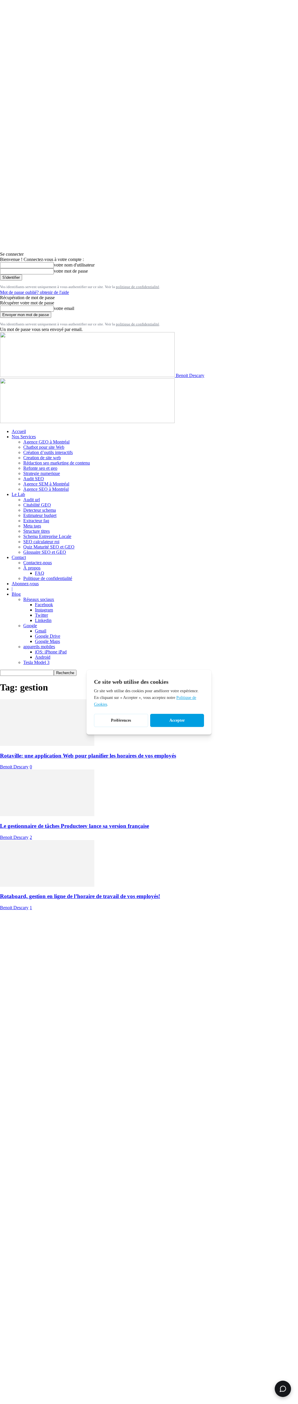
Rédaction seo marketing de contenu (56, 462)
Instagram (44, 609)
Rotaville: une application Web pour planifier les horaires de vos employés (88, 756)
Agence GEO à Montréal (46, 441)
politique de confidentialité (137, 287)
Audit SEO (33, 478)
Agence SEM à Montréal (46, 483)
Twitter (41, 615)
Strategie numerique (41, 473)
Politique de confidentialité (47, 578)
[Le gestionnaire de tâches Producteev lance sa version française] (47, 814)
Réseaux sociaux (38, 599)
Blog (16, 594)
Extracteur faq (36, 520)
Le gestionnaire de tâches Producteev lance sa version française (74, 826)
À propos (31, 567)
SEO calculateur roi (41, 541)
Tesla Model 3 (36, 662)
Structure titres (36, 531)
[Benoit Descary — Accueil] (87, 421)
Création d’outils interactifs (48, 452)
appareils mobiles (39, 646)
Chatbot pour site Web (43, 447)
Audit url (31, 499)
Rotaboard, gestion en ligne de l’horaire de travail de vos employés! (80, 896)
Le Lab (18, 494)
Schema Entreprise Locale (47, 536)
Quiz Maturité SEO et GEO (48, 546)
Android (42, 657)
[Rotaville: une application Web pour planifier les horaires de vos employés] (47, 744)
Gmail (40, 630)
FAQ (39, 573)
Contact (19, 557)
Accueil (19, 431)
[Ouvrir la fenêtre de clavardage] (283, 1389)
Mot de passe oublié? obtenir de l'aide (34, 292)
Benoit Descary (14, 766)
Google (30, 625)
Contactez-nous (37, 562)
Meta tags (32, 525)
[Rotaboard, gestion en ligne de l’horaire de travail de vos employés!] (47, 885)
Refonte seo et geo (40, 468)
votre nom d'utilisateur (74, 264)
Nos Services (24, 436)
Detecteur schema (39, 510)
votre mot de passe (71, 271)
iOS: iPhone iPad (51, 651)
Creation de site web (42, 457)
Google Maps (47, 641)
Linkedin (43, 620)
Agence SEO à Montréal (46, 489)
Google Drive (47, 636)
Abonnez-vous (25, 583)
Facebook (44, 604)
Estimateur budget (39, 515)
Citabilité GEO (37, 504)
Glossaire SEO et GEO (44, 552)
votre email (64, 308)
